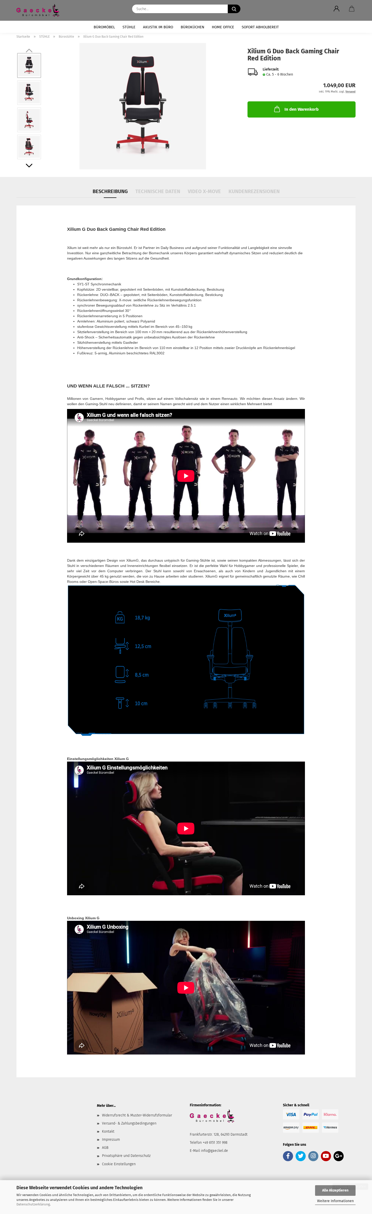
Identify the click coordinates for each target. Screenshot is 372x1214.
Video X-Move (204, 191)
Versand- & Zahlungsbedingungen (129, 1123)
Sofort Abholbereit (260, 27)
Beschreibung (110, 191)
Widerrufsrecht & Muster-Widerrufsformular (137, 1115)
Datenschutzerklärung (33, 1204)
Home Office (223, 27)
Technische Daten (157, 191)
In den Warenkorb (301, 109)
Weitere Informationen (335, 1201)
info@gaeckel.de (214, 1151)
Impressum (111, 1139)
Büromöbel (104, 27)
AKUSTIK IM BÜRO (158, 27)
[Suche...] (234, 9)
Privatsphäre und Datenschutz (126, 1156)
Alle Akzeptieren (335, 1190)
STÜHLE (128, 27)
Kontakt (108, 1131)
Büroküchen (192, 27)
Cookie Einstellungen (119, 1164)
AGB (105, 1148)
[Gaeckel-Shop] (39, 10)
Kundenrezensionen (254, 191)
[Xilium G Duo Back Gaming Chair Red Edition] (142, 106)
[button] (336, 9)
